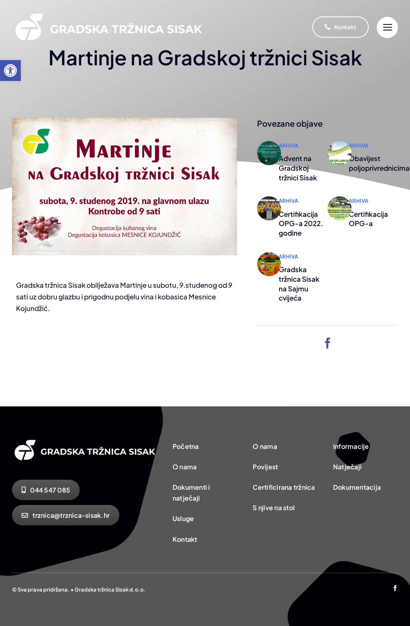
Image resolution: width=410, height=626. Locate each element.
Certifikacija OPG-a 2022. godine (301, 224)
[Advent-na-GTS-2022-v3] (269, 144)
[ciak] (340, 144)
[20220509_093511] (269, 255)
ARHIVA (288, 145)
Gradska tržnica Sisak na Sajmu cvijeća (299, 283)
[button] (10, 70)
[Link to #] (387, 27)
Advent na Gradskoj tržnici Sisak (298, 168)
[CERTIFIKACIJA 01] (269, 199)
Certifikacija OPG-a (368, 219)
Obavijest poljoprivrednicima (379, 163)
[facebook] (327, 342)
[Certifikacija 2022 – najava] (340, 199)
